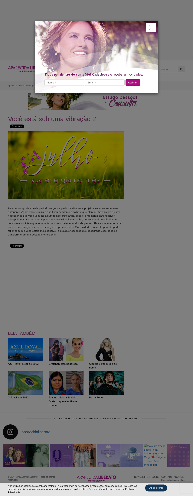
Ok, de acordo (156, 488)
